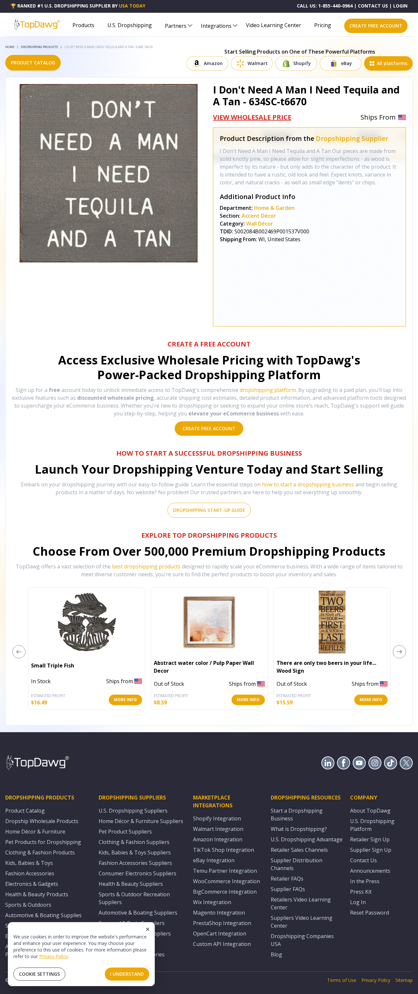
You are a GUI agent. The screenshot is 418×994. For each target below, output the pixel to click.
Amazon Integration (217, 839)
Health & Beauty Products (36, 894)
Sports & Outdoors (28, 904)
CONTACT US (373, 6)
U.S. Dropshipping (129, 25)
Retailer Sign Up (370, 839)
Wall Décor (259, 223)
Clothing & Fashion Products (40, 852)
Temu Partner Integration (225, 870)
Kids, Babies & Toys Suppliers (135, 852)
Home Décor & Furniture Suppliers (141, 821)
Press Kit (361, 891)
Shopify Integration (217, 818)
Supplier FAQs (288, 889)
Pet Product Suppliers (125, 831)
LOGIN (400, 6)
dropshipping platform (268, 390)
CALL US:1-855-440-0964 (325, 6)
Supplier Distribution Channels (296, 864)
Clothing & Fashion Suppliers (134, 842)
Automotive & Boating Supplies (43, 915)
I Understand (127, 974)
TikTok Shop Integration (223, 849)
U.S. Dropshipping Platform (372, 825)
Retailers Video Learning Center (301, 903)
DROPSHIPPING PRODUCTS (39, 47)
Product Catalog (25, 810)
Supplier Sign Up (370, 849)
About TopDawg (370, 810)
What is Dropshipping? (299, 829)
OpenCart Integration (219, 933)
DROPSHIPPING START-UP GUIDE (209, 510)
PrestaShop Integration (222, 923)
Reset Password (369, 912)
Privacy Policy (53, 956)
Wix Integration (212, 902)
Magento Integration (219, 912)
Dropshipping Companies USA (302, 940)
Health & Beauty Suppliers (131, 883)
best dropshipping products (146, 566)
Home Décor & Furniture (35, 831)
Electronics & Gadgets (31, 883)
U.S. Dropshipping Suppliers (133, 810)
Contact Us (363, 860)
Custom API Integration (222, 944)
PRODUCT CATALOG (33, 62)
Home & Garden (274, 207)
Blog (276, 954)
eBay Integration (213, 860)
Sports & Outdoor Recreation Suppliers (134, 898)
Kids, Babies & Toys (29, 863)
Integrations (216, 25)
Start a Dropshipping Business (297, 814)
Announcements (370, 870)
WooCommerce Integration (226, 881)
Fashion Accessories (29, 873)
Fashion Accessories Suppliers (135, 863)
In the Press (364, 881)
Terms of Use (341, 980)
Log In (358, 902)
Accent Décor (259, 215)
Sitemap (404, 980)
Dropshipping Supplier (352, 138)
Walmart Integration (218, 829)
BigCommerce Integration (225, 891)
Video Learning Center (273, 25)
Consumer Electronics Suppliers (137, 873)
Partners (175, 25)
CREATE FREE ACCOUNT (375, 26)
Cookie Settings (39, 974)
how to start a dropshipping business (308, 484)
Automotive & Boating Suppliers (138, 912)
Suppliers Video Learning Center (301, 921)
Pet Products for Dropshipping (43, 842)
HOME (9, 47)
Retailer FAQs (287, 878)
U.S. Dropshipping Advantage (307, 839)
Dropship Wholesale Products (41, 821)
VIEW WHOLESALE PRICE (252, 117)
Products (83, 25)
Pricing (322, 25)
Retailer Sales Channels (299, 849)
